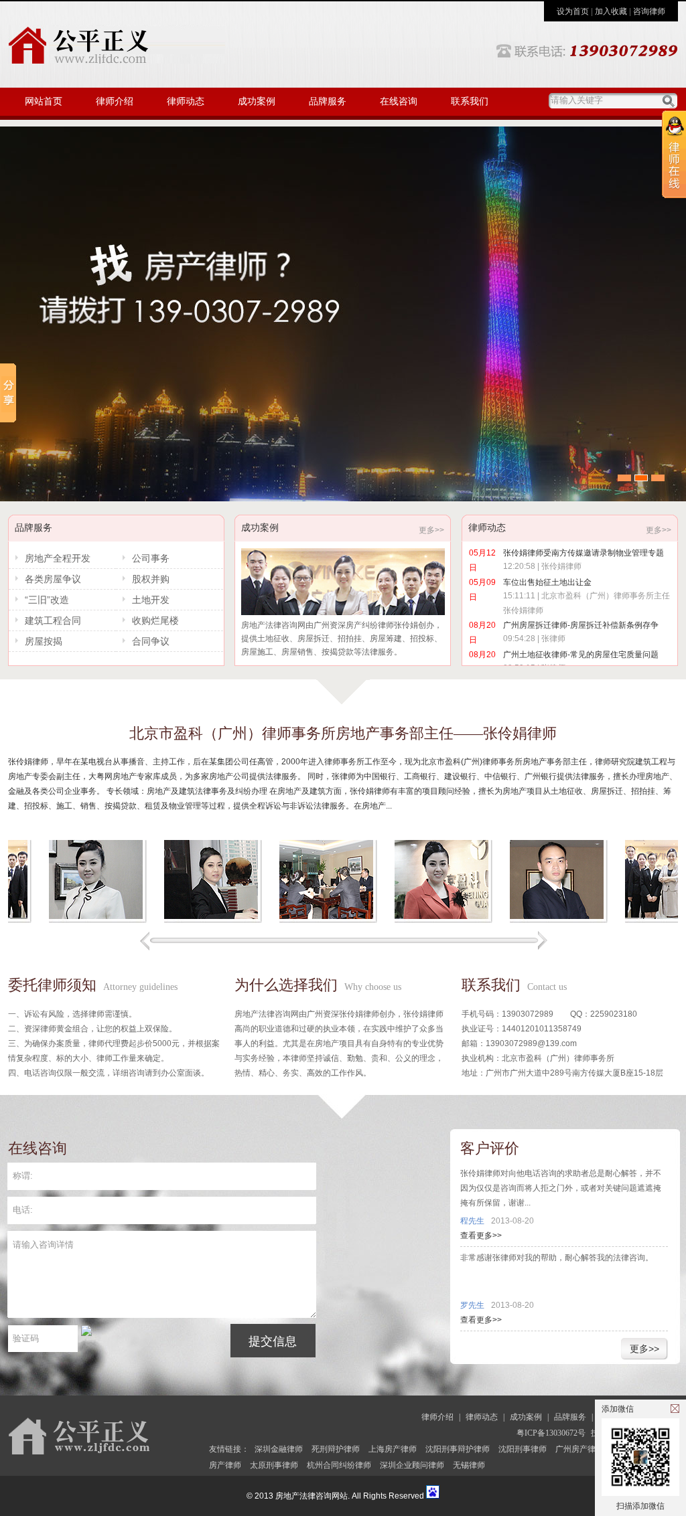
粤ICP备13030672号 (551, 1433)
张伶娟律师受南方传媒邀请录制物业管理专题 (583, 553)
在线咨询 (398, 101)
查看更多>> (481, 1235)
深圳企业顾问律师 (412, 1465)
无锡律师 (469, 1465)
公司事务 (150, 558)
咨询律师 (649, 11)
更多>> (431, 530)
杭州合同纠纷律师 (339, 1465)
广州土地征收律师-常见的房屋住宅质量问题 (581, 654)
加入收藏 (611, 11)
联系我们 (469, 101)
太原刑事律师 (274, 1465)
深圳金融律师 (279, 1449)
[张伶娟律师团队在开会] (295, 882)
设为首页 (573, 11)
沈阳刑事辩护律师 (457, 1449)
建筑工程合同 (53, 620)
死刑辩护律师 (336, 1449)
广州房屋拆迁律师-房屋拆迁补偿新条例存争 (581, 625)
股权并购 (150, 579)
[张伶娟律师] (410, 882)
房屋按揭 (43, 641)
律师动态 (185, 101)
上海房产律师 (392, 1449)
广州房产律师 (579, 1449)
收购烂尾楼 (155, 620)
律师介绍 (114, 101)
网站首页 (43, 101)
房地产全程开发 (57, 558)
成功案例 (256, 101)
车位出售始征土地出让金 (547, 582)
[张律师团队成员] (525, 882)
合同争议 (150, 641)
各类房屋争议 (53, 579)
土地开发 (150, 599)
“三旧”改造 (47, 599)
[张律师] (65, 882)
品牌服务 (327, 101)
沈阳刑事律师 (522, 1449)
